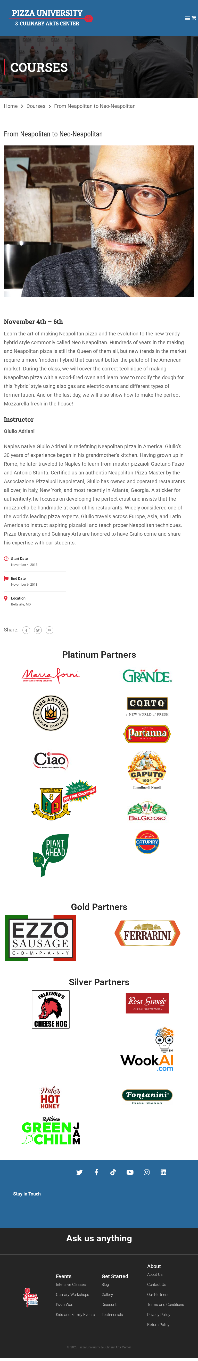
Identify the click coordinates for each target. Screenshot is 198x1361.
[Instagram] (146, 1172)
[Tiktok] (113, 1172)
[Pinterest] (49, 630)
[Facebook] (26, 630)
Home (11, 106)
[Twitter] (38, 630)
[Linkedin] (163, 1172)
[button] (187, 18)
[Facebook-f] (96, 1172)
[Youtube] (130, 1172)
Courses (36, 106)
